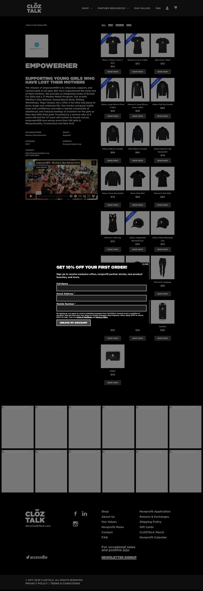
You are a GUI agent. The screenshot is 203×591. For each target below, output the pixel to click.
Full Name (62, 283)
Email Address (65, 293)
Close (145, 264)
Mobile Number (66, 304)
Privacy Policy (102, 317)
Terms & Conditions (84, 317)
